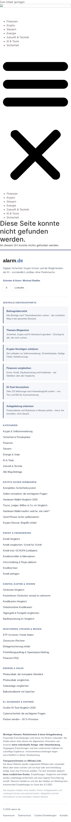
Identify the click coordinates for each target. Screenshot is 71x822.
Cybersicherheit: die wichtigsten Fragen (24, 713)
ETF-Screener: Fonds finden (18, 635)
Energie (11, 33)
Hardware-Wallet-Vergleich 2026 (20, 499)
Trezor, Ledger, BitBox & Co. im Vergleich (25, 505)
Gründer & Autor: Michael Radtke (21, 280)
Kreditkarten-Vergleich (15, 601)
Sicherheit (13, 45)
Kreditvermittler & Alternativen (19, 556)
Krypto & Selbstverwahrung (18, 431)
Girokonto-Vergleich (13, 590)
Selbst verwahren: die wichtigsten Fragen (25, 493)
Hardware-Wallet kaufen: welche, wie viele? (26, 511)
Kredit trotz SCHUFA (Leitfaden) (20, 550)
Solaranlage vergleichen (16, 686)
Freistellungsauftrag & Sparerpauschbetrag (26, 652)
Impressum (9, 815)
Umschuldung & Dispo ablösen (19, 562)
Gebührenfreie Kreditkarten (17, 607)
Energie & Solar (11, 454)
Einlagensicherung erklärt (16, 646)
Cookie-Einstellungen (45, 815)
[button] (35, 119)
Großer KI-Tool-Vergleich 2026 (19, 707)
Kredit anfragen (11, 573)
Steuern (11, 29)
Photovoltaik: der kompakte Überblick (23, 674)
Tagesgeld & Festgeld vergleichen (21, 613)
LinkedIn (19, 287)
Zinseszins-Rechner (14, 640)
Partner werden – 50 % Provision (20, 719)
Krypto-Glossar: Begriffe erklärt (19, 522)
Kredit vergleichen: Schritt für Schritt (22, 544)
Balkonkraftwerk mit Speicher (19, 691)
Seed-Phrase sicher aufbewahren (21, 517)
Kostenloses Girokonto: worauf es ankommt (26, 595)
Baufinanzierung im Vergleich (18, 618)
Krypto (11, 25)
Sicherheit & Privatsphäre (16, 437)
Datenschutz (24, 815)
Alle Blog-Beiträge (12, 472)
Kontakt (64, 815)
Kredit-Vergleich (11, 539)
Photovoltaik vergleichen (16, 680)
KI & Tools (13, 41)
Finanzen (12, 21)
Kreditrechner (10, 568)
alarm (13, 260)
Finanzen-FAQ (11, 658)
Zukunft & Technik (18, 37)
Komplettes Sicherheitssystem (19, 488)
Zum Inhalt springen (12, 2)
